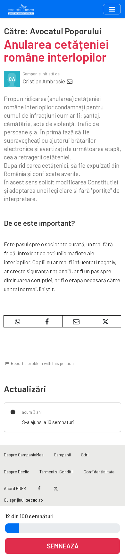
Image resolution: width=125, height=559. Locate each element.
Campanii (62, 454)
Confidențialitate (99, 471)
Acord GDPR (15, 488)
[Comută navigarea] (112, 9)
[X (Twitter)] (56, 488)
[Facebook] (39, 488)
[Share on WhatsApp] (18, 321)
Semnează (63, 546)
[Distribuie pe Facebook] (48, 321)
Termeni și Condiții (56, 471)
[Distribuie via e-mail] (77, 321)
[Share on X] (106, 321)
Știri (84, 454)
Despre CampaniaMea (24, 454)
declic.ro (34, 500)
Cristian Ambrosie (44, 81)
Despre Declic (16, 471)
